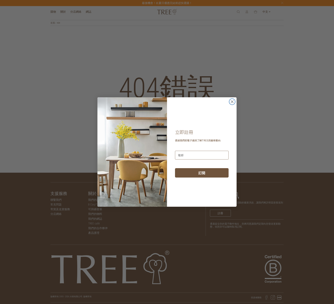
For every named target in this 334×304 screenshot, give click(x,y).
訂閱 (201, 172)
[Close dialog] (232, 102)
